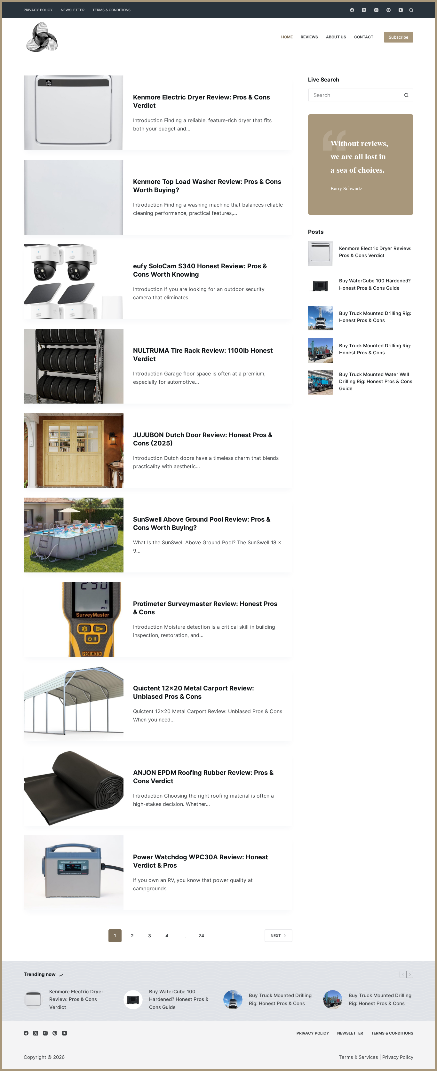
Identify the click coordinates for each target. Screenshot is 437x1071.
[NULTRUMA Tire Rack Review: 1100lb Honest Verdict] (73, 366)
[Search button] (407, 95)
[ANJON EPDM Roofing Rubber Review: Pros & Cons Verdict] (73, 788)
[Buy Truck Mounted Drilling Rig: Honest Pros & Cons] (320, 318)
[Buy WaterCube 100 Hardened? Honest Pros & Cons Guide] (320, 285)
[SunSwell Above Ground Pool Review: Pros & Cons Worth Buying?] (73, 535)
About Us (336, 37)
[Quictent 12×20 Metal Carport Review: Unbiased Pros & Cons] (73, 703)
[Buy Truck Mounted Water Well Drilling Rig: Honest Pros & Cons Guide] (320, 382)
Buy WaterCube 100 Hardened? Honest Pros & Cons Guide (179, 999)
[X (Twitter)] (364, 10)
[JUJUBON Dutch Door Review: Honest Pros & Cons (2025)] (73, 450)
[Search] (411, 10)
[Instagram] (376, 10)
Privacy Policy (38, 10)
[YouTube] (401, 10)
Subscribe (399, 37)
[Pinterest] (388, 10)
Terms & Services (358, 1057)
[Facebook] (352, 10)
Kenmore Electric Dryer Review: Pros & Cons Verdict (76, 999)
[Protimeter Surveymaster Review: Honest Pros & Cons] (73, 619)
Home (287, 37)
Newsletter (72, 10)
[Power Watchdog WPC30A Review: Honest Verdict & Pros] (73, 872)
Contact (363, 37)
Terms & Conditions (111, 10)
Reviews (309, 37)
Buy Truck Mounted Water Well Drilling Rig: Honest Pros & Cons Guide (375, 381)
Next (276, 935)
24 (201, 935)
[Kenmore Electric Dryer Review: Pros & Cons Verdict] (73, 112)
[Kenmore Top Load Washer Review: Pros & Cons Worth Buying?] (73, 197)
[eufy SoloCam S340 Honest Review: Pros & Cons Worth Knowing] (73, 281)
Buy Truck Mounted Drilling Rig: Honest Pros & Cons (280, 999)
